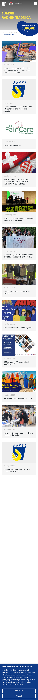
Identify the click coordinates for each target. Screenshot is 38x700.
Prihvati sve (19, 690)
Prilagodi (19, 696)
